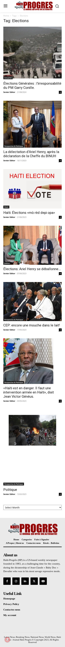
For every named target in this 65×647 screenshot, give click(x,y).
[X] (34, 581)
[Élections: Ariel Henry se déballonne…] (32, 245)
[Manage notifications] (7, 639)
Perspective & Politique (13, 146)
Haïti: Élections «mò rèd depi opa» (29, 213)
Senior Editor (9, 92)
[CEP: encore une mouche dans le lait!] (32, 301)
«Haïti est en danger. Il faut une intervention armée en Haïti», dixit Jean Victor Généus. (28, 392)
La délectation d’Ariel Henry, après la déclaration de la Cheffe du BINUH (31, 154)
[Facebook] (7, 581)
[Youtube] (43, 581)
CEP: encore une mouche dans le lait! (31, 325)
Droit (6, 207)
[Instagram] (16, 581)
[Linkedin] (25, 581)
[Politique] (32, 447)
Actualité (8, 78)
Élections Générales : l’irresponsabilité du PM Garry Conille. (32, 85)
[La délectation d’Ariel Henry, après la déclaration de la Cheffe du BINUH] (32, 124)
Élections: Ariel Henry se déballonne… (32, 269)
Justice (7, 263)
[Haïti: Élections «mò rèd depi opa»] (32, 188)
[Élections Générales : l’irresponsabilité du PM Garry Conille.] (32, 53)
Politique (10, 490)
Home (6, 15)
